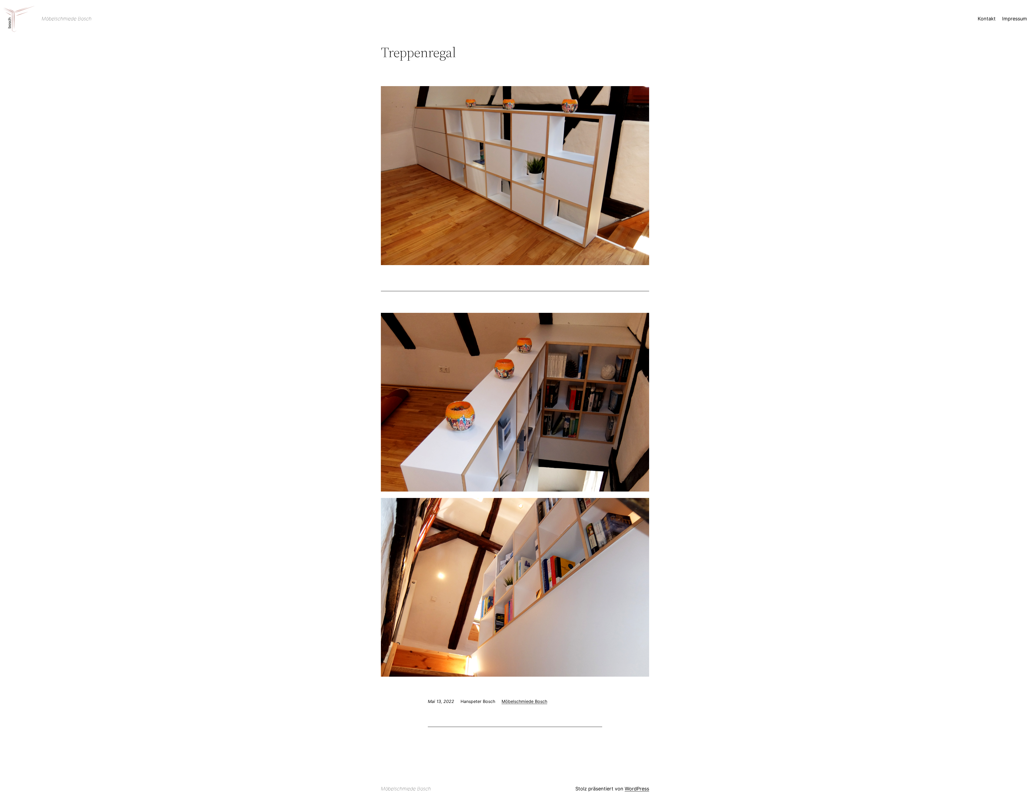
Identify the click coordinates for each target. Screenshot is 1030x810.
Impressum (1014, 18)
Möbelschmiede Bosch (66, 18)
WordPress (637, 788)
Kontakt (987, 18)
